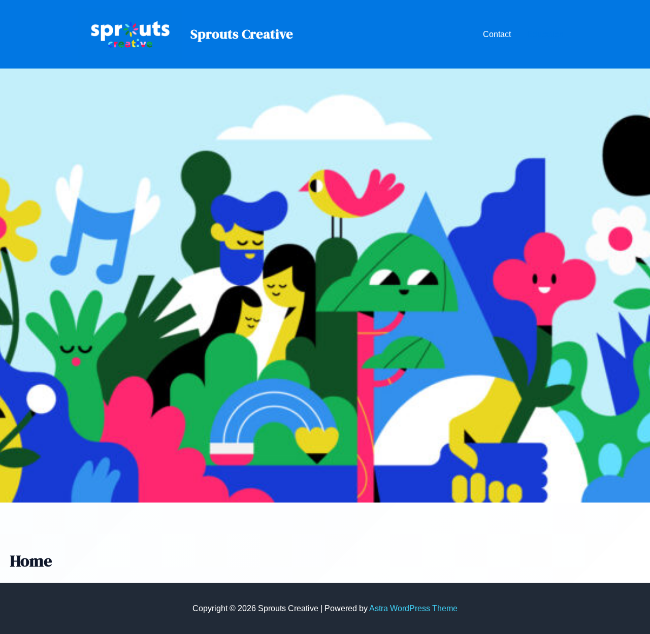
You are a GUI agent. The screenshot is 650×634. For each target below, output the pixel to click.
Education (545, 34)
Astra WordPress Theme (413, 608)
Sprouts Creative (241, 34)
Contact (497, 34)
